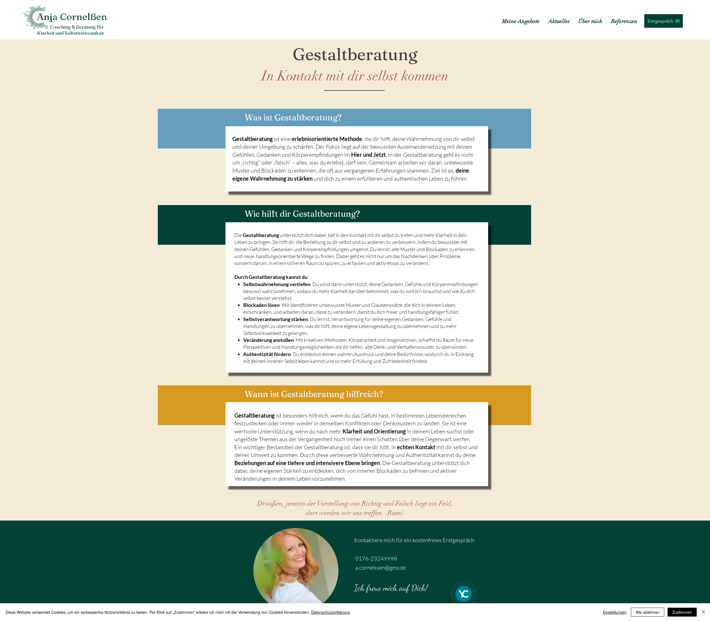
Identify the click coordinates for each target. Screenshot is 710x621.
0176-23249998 (376, 558)
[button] (521, 21)
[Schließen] (703, 612)
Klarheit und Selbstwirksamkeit (70, 33)
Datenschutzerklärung (330, 612)
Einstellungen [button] (615, 612)
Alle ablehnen (648, 612)
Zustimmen (682, 612)
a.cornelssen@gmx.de (380, 567)
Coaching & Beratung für (77, 27)
